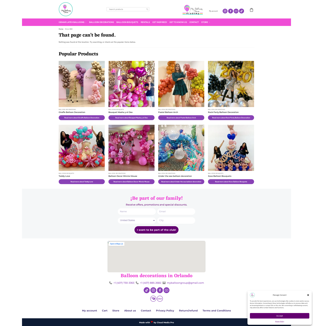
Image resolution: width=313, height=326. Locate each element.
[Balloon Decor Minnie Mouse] (131, 148)
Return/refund (188, 310)
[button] (308, 295)
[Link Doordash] (153, 299)
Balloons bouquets (116, 109)
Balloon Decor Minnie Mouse (122, 176)
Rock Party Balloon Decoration (223, 112)
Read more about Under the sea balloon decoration (181, 182)
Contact (146, 310)
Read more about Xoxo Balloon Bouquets (231, 182)
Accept (279, 316)
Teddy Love (64, 176)
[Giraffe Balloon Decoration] (82, 84)
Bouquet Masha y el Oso (120, 112)
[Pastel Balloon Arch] (181, 84)
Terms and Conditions (217, 310)
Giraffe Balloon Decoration (72, 112)
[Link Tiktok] (147, 290)
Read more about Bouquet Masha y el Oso (131, 118)
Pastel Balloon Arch (168, 112)
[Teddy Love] (82, 148)
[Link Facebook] (160, 290)
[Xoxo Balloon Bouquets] (231, 148)
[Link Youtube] (166, 290)
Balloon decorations (67, 109)
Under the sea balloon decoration (175, 176)
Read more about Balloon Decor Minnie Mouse (131, 182)
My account (213, 11)
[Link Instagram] (153, 290)
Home (61, 29)
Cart (104, 310)
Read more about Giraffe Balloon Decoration (81, 118)
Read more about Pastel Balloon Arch (181, 118)
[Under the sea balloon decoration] (181, 148)
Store (115, 310)
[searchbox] (127, 9)
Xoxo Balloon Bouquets (219, 176)
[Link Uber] (160, 299)
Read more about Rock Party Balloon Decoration (231, 118)
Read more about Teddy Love (82, 182)
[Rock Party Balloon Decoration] (231, 84)
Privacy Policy (279, 321)
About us (130, 310)
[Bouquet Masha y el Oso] (131, 84)
